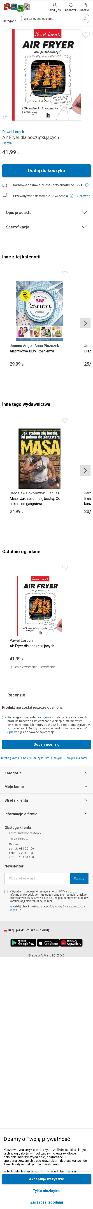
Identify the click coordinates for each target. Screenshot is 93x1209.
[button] (46, 1202)
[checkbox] (6, 891)
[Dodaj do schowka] (85, 34)
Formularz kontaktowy (25, 833)
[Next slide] (85, 323)
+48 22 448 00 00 (18, 838)
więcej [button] (14, 910)
